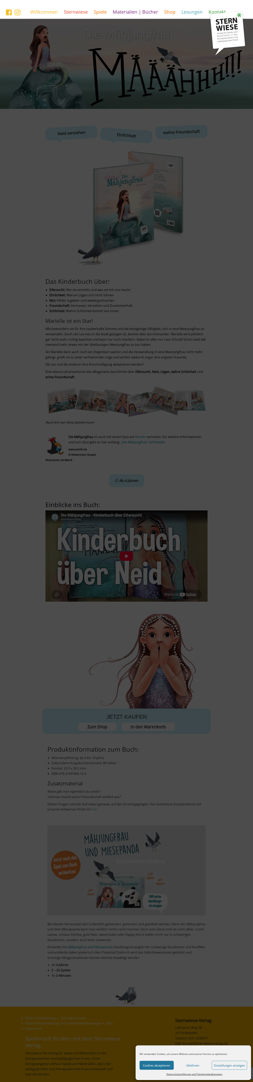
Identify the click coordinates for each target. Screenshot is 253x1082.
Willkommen (44, 12)
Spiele (100, 12)
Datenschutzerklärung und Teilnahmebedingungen (194, 1074)
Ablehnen (192, 1065)
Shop (170, 12)
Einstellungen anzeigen (229, 1065)
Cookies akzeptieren (156, 1065)
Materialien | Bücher (135, 12)
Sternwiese (76, 12)
